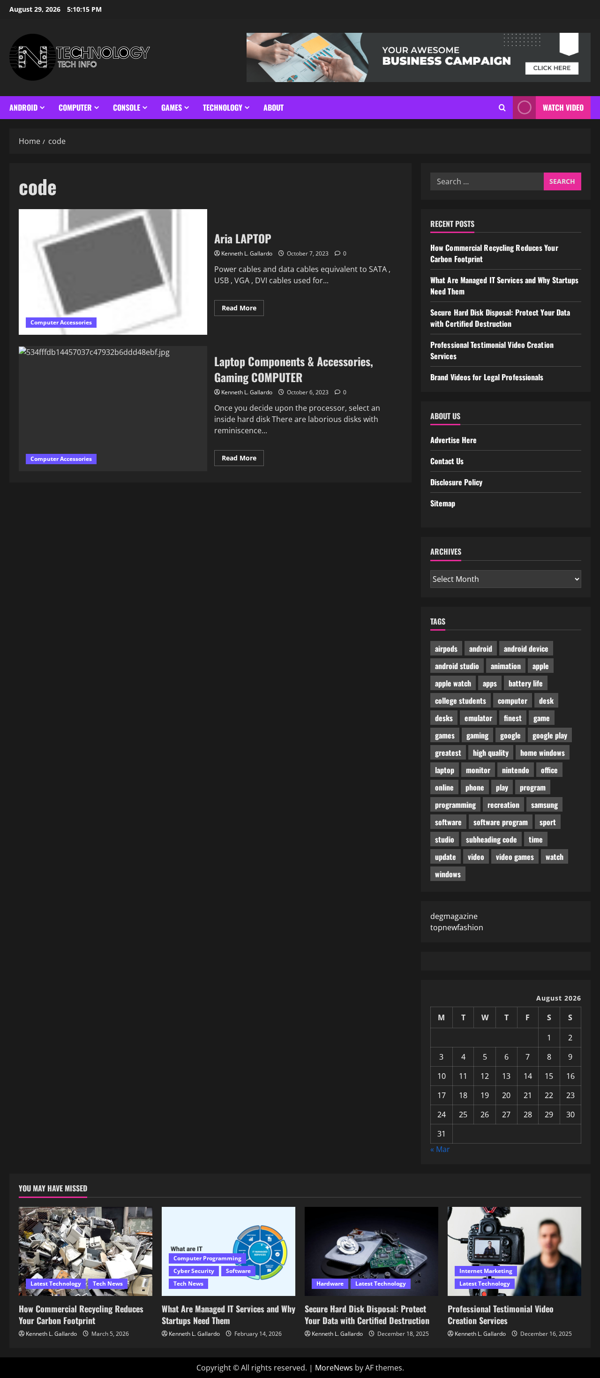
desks (444, 717)
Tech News (108, 1284)
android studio (457, 665)
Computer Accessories (61, 322)
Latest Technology (55, 1284)
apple (540, 665)
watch (554, 856)
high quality (491, 752)
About (273, 107)
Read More (243, 309)
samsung (544, 804)
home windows (542, 752)
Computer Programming (207, 1258)
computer (512, 700)
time (536, 839)
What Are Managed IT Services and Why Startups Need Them (228, 1314)
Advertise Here (453, 439)
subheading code (491, 839)
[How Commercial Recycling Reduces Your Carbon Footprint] (85, 1251)
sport (548, 822)
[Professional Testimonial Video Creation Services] (514, 1251)
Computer (75, 107)
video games (515, 856)
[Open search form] (502, 107)
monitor (478, 770)
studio (444, 839)
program (533, 787)
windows (448, 874)
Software (238, 1271)
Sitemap (442, 503)
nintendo (515, 770)
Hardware (330, 1284)
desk (546, 700)
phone (474, 787)
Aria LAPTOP (113, 272)
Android (23, 107)
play (502, 787)
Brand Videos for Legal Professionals (487, 377)
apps (490, 683)
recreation (503, 804)
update (445, 856)
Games (171, 107)
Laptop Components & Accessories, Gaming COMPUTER (113, 409)
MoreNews (334, 1368)
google (510, 735)
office (549, 770)
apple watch (453, 683)
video (476, 856)
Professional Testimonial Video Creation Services (501, 1314)
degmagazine (454, 916)
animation (506, 665)
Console (126, 107)
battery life (526, 683)
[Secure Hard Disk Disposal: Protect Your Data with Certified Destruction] (371, 1251)
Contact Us (447, 461)
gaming (477, 735)
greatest (448, 752)
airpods (446, 648)
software (448, 822)
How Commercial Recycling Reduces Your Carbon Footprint (81, 1314)
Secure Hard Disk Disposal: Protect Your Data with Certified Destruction (500, 318)
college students (460, 700)
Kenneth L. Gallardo (246, 253)
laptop (444, 770)
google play (549, 735)
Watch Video (563, 107)
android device (526, 648)
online (444, 787)
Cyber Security (193, 1271)
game (541, 717)
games (445, 735)
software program (500, 822)
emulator (478, 717)
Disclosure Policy (456, 482)
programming (455, 804)
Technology (222, 107)
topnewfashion (456, 927)
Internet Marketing (485, 1271)
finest (513, 717)
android (480, 648)
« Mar (440, 1149)
